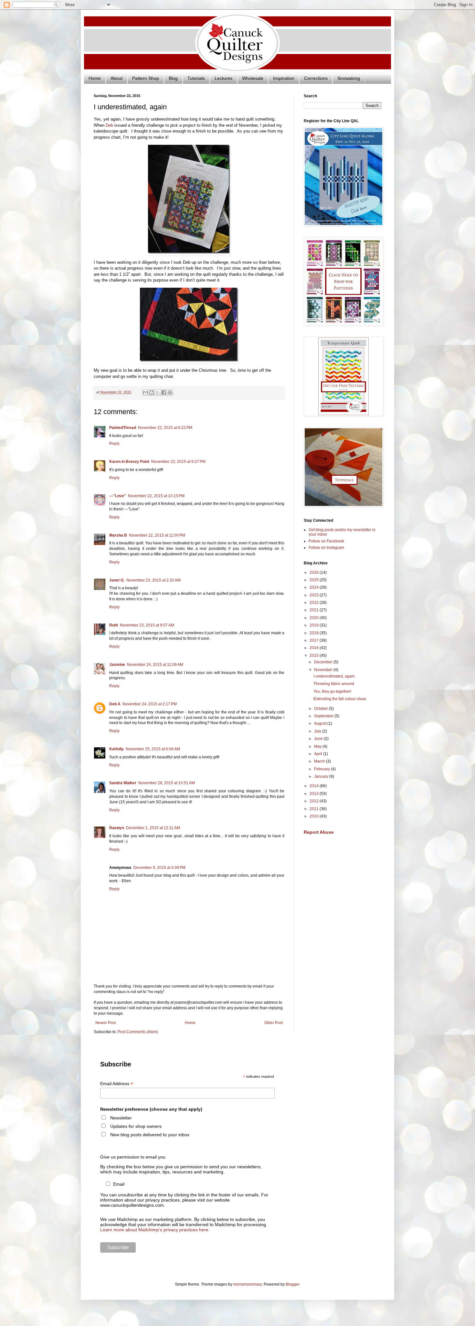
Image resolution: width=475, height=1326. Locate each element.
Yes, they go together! (332, 691)
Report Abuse (319, 832)
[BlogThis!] (151, 392)
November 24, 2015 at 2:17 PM (149, 704)
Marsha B (118, 535)
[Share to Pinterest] (170, 392)
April (318, 754)
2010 (315, 816)
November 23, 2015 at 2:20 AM (153, 580)
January (321, 776)
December (323, 662)
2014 (315, 786)
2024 (315, 587)
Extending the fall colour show (339, 699)
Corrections (316, 78)
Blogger (292, 1284)
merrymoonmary (247, 1284)
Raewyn (116, 828)
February (322, 769)
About (116, 78)
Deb (109, 125)
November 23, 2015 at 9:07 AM (147, 625)
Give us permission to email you (132, 1157)
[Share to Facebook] (164, 392)
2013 (315, 793)
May (318, 746)
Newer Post (105, 1023)
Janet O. (116, 580)
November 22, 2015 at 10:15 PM (156, 496)
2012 (315, 801)
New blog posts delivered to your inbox (149, 1134)
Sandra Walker (122, 783)
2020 (315, 617)
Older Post (273, 1023)
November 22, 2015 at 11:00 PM (157, 535)
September (324, 716)
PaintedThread (122, 427)
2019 (315, 625)
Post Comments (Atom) (138, 1032)
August (320, 723)
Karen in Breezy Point (129, 461)
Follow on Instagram (326, 547)
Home (95, 78)
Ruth (113, 625)
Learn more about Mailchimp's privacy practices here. (155, 1229)
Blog (173, 78)
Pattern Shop (145, 78)
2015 (315, 655)
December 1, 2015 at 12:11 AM (153, 828)
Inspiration (283, 78)
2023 (315, 595)
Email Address (116, 1084)
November (323, 670)
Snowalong (348, 78)
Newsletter (121, 1117)
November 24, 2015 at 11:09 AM (155, 664)
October (321, 708)
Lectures (223, 78)
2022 (315, 602)
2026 (315, 572)
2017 (315, 640)
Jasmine (117, 664)
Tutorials (196, 78)
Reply (114, 443)
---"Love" (117, 496)
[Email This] (145, 392)
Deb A (115, 704)
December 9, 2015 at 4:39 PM (159, 867)
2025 (315, 580)
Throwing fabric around (333, 683)
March (320, 761)
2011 (315, 809)
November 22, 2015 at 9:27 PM (178, 461)
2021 (315, 610)
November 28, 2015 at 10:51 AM (166, 783)
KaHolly (116, 749)
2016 (315, 648)
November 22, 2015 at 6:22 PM (165, 427)
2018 (315, 633)
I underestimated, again (334, 676)
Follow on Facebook (326, 541)
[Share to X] (157, 392)
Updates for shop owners (136, 1126)
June (319, 738)
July (318, 731)
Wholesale (252, 78)
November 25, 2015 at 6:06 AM (153, 749)
